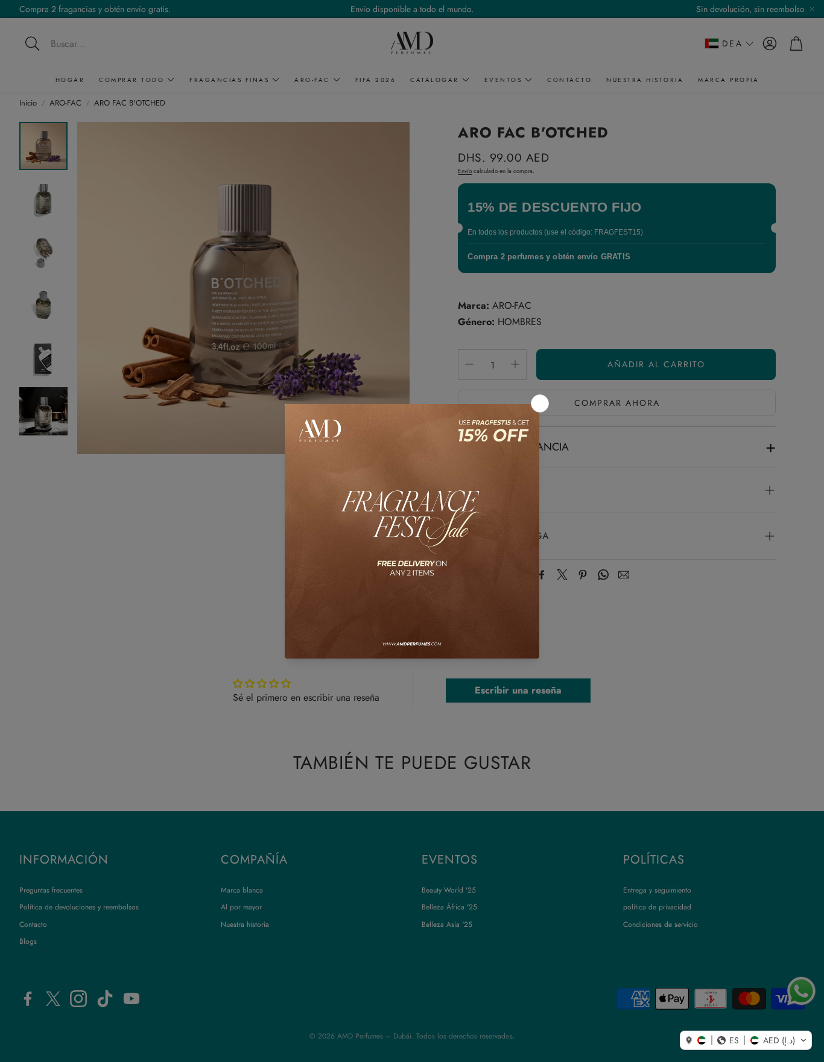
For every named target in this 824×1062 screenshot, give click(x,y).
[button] (746, 1040)
